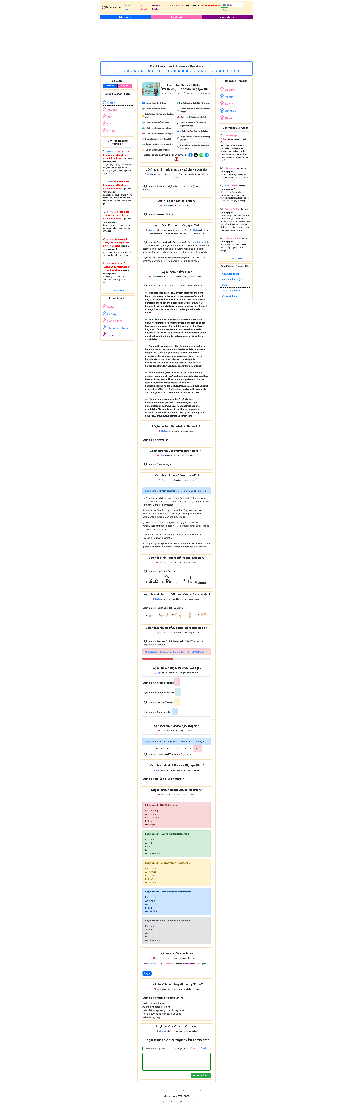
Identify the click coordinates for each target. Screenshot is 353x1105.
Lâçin (147, 973)
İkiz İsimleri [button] (176, 5)
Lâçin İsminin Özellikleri (157, 122)
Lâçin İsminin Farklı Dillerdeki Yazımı (195, 110)
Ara (224, 10)
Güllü (225, 285)
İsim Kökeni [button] (191, 5)
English (125, 85)
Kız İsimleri (143, 7)
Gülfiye (236, 238)
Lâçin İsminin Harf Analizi (158, 139)
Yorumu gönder (201, 1075)
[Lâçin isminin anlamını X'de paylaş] (196, 154)
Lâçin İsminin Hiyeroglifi (158, 150)
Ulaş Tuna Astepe (231, 290)
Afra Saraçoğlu (230, 273)
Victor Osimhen (230, 296)
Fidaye (224, 139)
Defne (229, 104)
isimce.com (113, 7)
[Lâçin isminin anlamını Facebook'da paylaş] (190, 154)
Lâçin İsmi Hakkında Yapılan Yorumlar (194, 147)
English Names (199, 1091)
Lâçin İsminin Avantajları (158, 128)
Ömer (111, 103)
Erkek (204, 1048)
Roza (110, 307)
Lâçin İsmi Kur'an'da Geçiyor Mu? (159, 115)
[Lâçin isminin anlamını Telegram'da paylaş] (207, 154)
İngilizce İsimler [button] (209, 5)
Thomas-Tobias (117, 328)
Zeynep (112, 110)
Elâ (109, 124)
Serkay (112, 314)
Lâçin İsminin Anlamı (156, 103)
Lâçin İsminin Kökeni (156, 108)
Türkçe (110, 86)
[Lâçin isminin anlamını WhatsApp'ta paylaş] (202, 154)
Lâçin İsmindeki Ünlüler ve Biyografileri (193, 124)
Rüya (228, 118)
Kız (194, 1048)
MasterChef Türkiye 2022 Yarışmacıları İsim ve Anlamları (116, 242)
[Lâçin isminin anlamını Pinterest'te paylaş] (176, 159)
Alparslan (231, 111)
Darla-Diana (115, 321)
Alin (109, 117)
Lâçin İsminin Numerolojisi (193, 117)
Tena (110, 335)
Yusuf (229, 97)
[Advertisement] (176, 40)
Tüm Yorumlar (117, 290)
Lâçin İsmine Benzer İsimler (194, 131)
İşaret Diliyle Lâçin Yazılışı (159, 144)
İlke (237, 168)
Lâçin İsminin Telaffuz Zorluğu (194, 103)
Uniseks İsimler (156, 7)
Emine (111, 131)
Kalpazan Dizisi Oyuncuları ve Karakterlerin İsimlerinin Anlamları (117, 155)
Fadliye (236, 209)
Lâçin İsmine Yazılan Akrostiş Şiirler (195, 138)
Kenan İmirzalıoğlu (232, 279)
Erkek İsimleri (127, 7)
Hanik (235, 185)
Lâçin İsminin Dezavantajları (160, 133)
